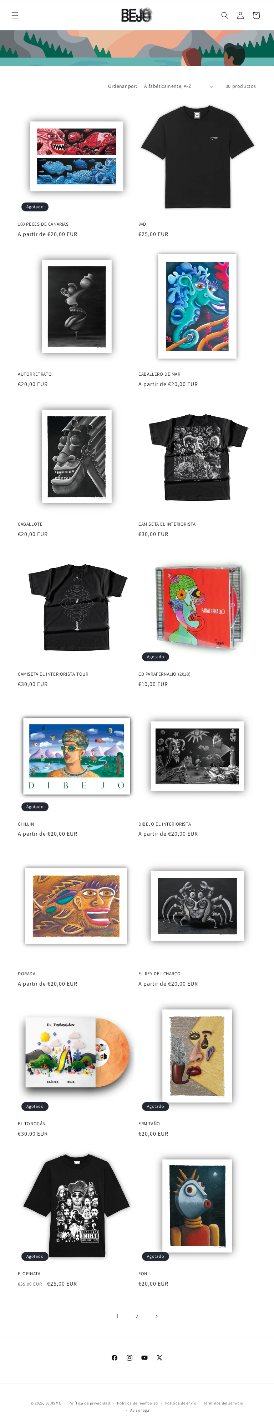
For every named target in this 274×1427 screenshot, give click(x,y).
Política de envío (181, 1403)
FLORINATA (29, 1274)
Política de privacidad (89, 1403)
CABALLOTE (30, 524)
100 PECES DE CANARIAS (43, 224)
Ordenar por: (122, 86)
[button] (15, 15)
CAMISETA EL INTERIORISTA (167, 524)
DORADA (27, 974)
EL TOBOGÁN (32, 1124)
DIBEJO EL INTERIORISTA (164, 824)
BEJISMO (53, 1403)
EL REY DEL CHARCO (159, 974)
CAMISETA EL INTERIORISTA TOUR (53, 674)
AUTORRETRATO (35, 374)
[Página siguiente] (156, 1316)
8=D (142, 224)
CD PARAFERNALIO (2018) (164, 674)
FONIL (144, 1274)
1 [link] (117, 1316)
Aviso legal (140, 1410)
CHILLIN (26, 824)
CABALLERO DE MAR (159, 374)
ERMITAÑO (149, 1124)
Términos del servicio (223, 1403)
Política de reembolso (137, 1403)
